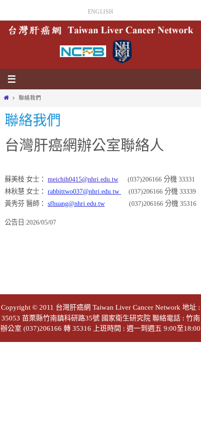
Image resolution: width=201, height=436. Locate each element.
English (101, 11)
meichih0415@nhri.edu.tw (83, 179)
